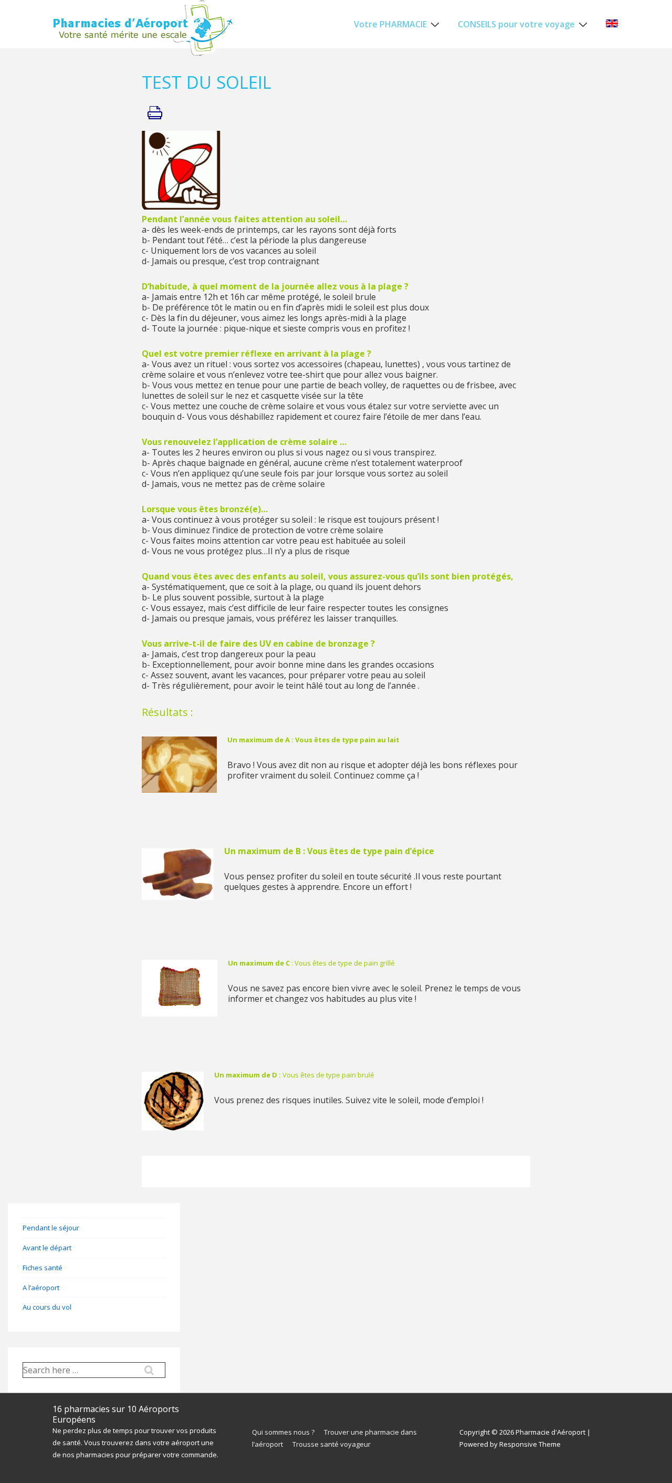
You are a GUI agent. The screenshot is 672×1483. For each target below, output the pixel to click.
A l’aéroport (41, 1287)
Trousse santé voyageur (331, 1444)
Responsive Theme (530, 1444)
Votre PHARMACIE (390, 24)
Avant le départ (47, 1247)
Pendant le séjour (51, 1227)
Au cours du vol (47, 1307)
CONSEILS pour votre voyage (516, 24)
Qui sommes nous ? (283, 1432)
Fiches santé (42, 1267)
